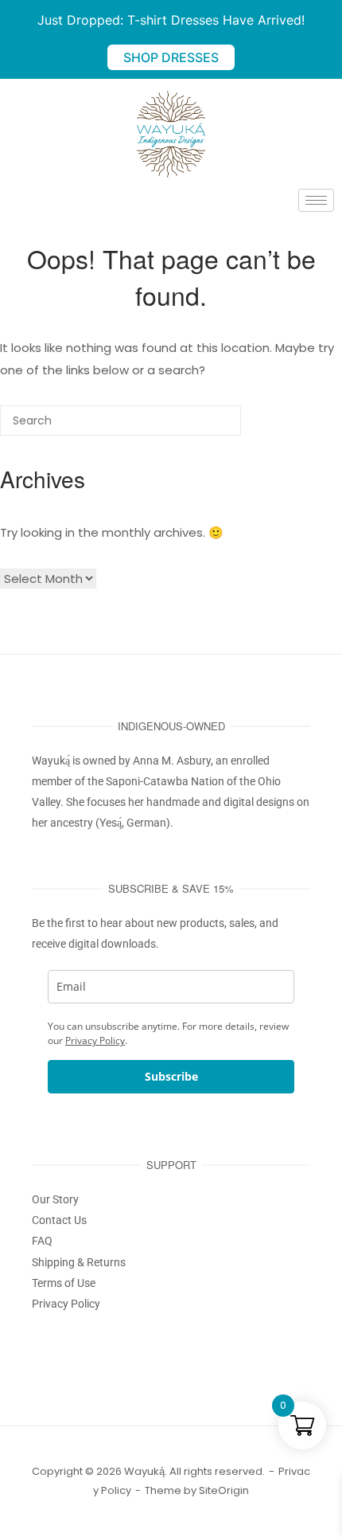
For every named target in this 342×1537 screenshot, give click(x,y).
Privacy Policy (95, 1040)
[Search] (205, 426)
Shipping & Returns (79, 1262)
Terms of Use (63, 1283)
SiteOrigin (224, 1490)
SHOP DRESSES (171, 57)
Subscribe (171, 1076)
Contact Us (59, 1220)
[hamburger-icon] (316, 200)
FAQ (42, 1240)
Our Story (55, 1199)
